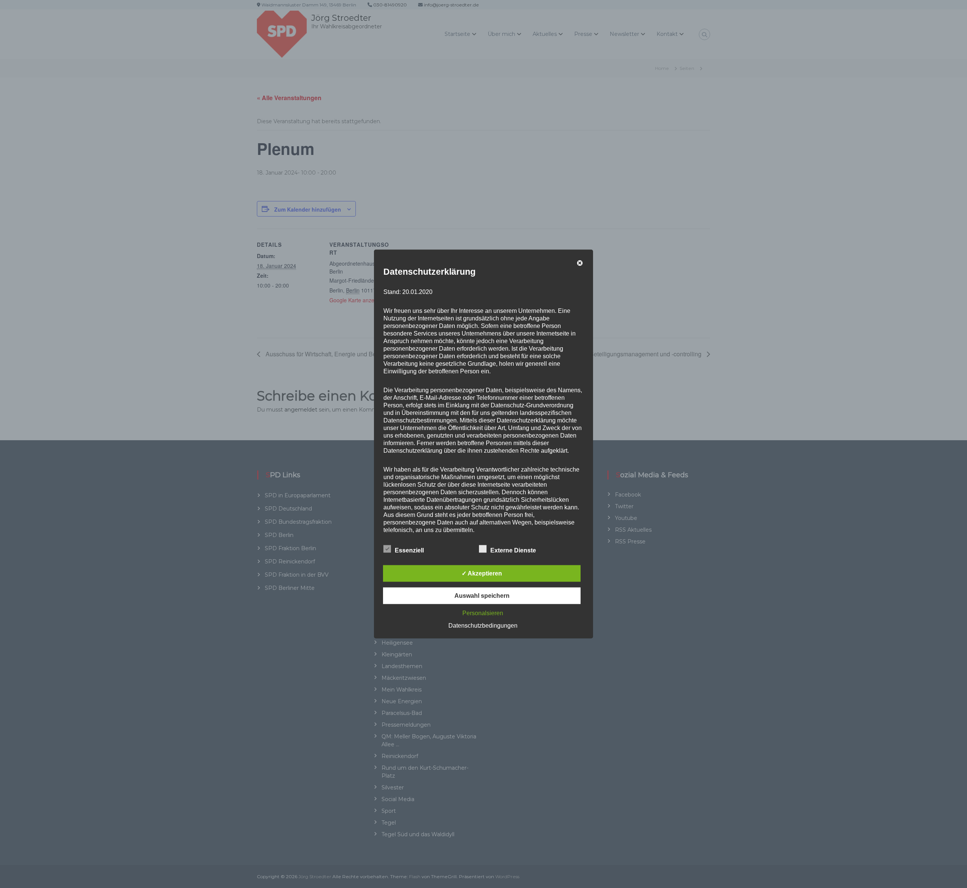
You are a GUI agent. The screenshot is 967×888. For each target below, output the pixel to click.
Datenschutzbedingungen (482, 625)
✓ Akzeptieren (482, 573)
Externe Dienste (513, 550)
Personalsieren (482, 613)
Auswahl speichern (482, 596)
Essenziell (409, 550)
